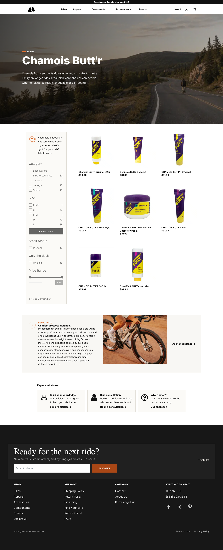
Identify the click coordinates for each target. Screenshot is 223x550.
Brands (143, 9)
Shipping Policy (74, 491)
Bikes (64, 9)
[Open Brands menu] (149, 9)
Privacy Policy (201, 531)
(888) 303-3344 (176, 496)
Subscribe (104, 468)
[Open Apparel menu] (84, 9)
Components (98, 9)
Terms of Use (183, 531)
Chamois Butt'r (62, 60)
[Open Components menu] (108, 9)
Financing (70, 502)
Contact (120, 491)
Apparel (77, 9)
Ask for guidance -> (183, 343)
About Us (121, 496)
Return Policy (72, 496)
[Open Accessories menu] (131, 9)
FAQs (67, 518)
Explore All (20, 518)
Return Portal (73, 513)
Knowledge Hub (125, 502)
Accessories (122, 9)
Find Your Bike (73, 507)
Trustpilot (203, 459)
